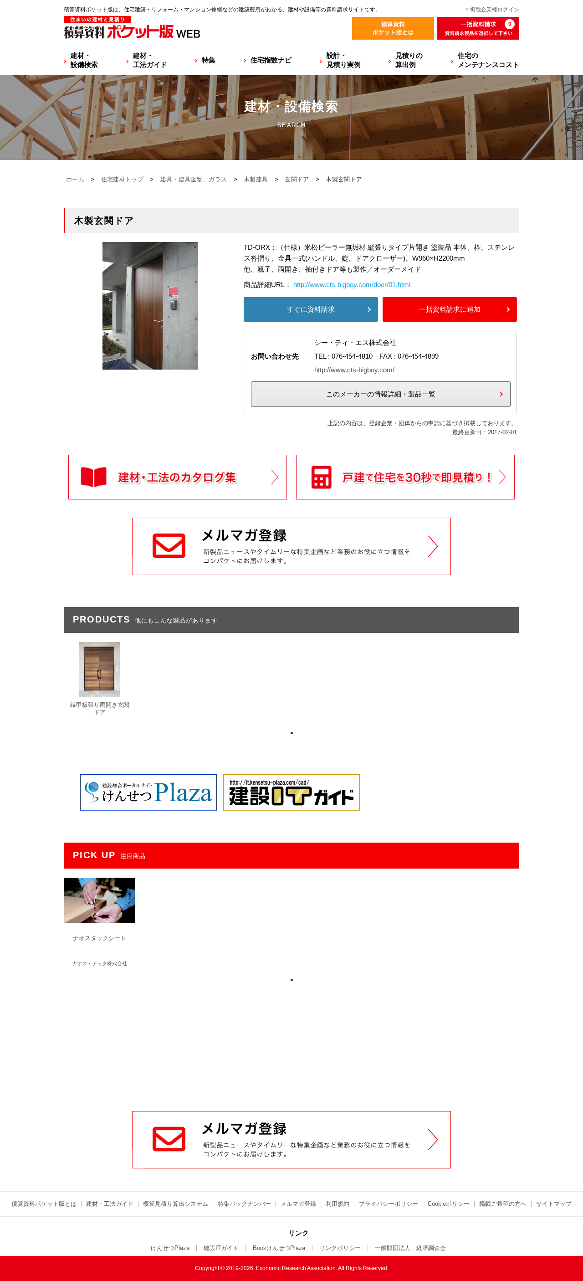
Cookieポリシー (449, 1203)
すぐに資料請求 (311, 309)
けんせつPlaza (170, 1248)
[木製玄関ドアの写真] (150, 364)
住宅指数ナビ (271, 60)
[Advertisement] (291, 1041)
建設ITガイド (221, 1248)
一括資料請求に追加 (450, 309)
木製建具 (256, 179)
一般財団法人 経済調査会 (410, 1248)
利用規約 (337, 1203)
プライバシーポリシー (388, 1203)
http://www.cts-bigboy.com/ (354, 370)
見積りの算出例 (409, 59)
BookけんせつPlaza (279, 1248)
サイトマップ (554, 1203)
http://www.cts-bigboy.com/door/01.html (351, 284)
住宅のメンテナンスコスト (488, 59)
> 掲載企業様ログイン (492, 9)
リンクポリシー (340, 1248)
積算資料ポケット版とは (44, 1203)
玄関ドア (297, 179)
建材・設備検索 (84, 59)
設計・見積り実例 (344, 59)
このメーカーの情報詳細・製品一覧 (380, 394)
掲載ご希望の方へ (503, 1203)
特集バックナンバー (244, 1203)
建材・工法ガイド (150, 59)
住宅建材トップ (122, 179)
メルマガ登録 (298, 1203)
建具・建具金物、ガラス (193, 179)
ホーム (75, 179)
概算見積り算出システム (175, 1203)
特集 (208, 60)
